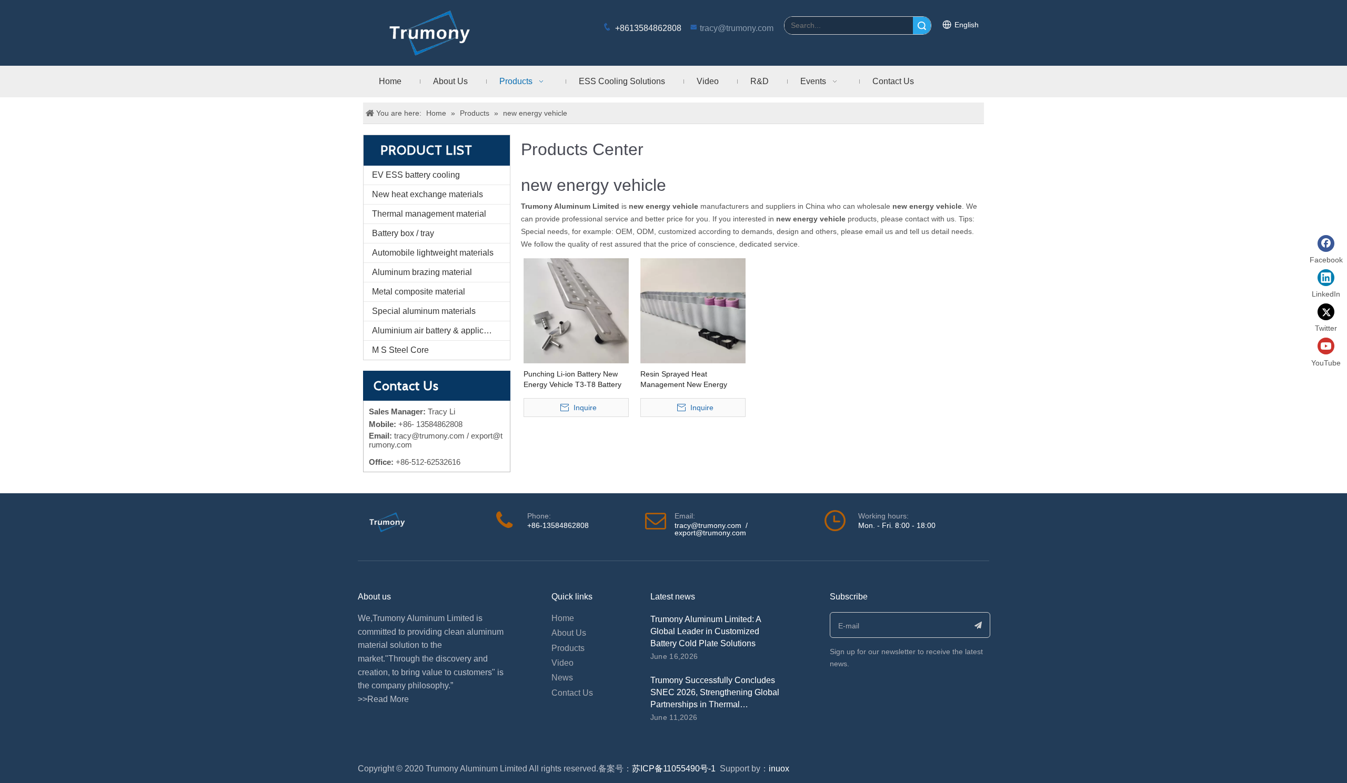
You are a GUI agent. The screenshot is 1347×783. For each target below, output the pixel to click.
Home (562, 618)
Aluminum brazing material (422, 272)
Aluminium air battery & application (437, 330)
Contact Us (572, 692)
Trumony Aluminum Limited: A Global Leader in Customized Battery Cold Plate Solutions (705, 631)
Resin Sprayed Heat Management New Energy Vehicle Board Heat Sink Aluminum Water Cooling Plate (690, 380)
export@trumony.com (710, 532)
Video (562, 662)
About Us (568, 632)
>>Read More (383, 699)
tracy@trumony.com (736, 28)
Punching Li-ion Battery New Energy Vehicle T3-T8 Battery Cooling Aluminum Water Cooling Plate (572, 380)
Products (568, 648)
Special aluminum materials (424, 311)
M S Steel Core (400, 349)
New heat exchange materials (427, 194)
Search (922, 25)
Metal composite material (418, 291)
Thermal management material (429, 213)
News (562, 677)
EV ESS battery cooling (416, 174)
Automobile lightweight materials (433, 252)
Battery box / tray (403, 233)
